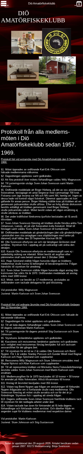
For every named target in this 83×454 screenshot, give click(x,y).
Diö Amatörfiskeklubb (41, 3)
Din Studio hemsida (41, 451)
